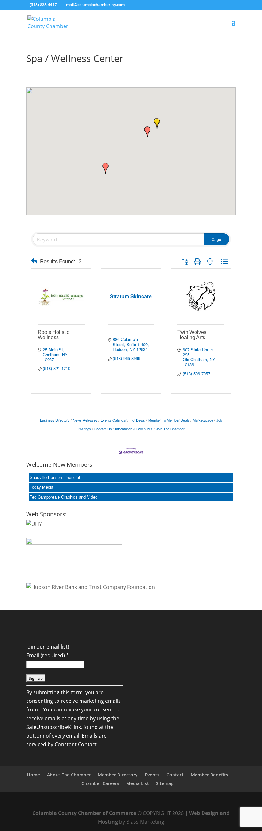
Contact (175, 775)
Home (33, 775)
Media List (137, 783)
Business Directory (55, 420)
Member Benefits (209, 775)
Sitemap (165, 783)
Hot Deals (137, 420)
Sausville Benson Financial (55, 477)
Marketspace (203, 420)
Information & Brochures (134, 428)
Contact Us (103, 428)
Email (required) (47, 655)
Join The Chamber (170, 428)
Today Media (41, 487)
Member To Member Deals (168, 420)
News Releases (85, 420)
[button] (147, 132)
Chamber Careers (100, 783)
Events (152, 775)
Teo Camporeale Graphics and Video (63, 497)
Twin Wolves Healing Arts (191, 335)
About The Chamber (69, 775)
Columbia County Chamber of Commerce (84, 813)
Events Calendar (114, 420)
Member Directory (118, 775)
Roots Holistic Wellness (53, 335)
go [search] (219, 239)
